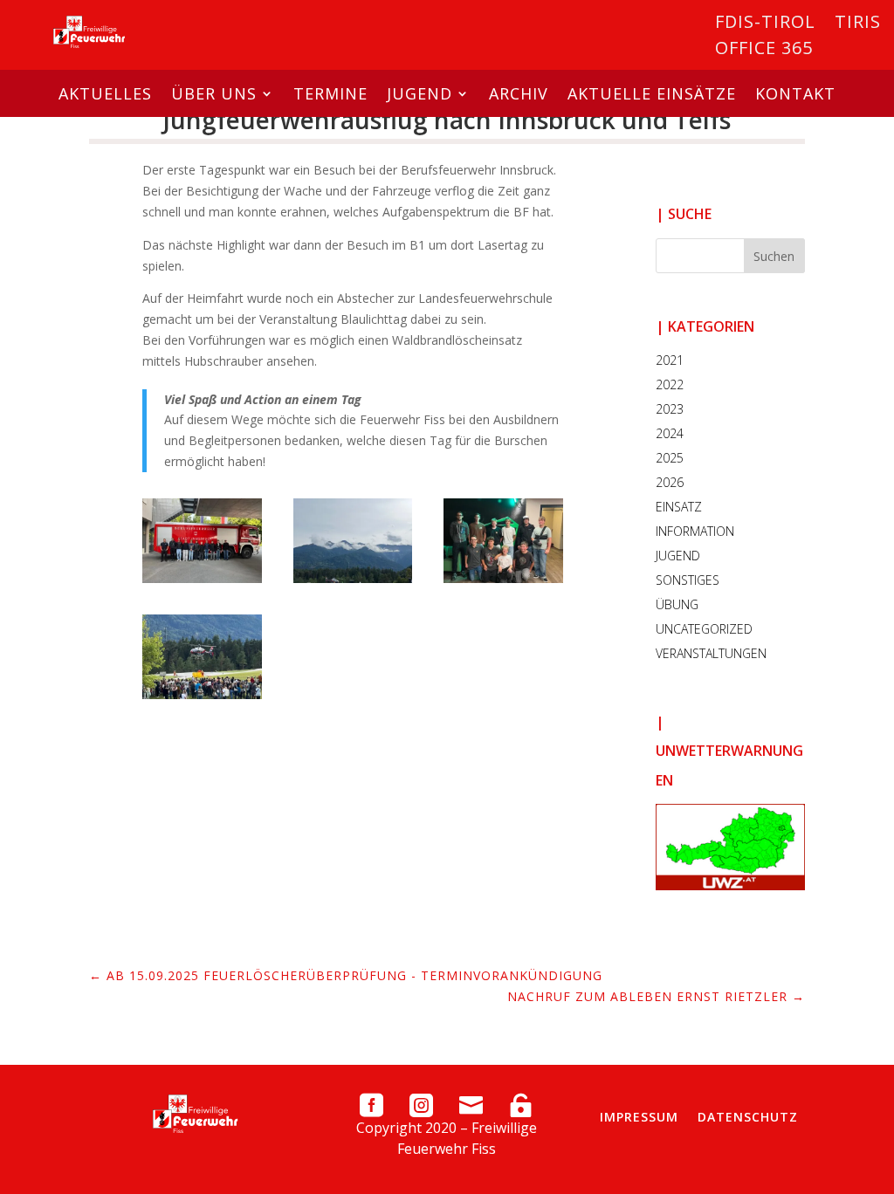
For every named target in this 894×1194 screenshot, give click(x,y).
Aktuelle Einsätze (651, 93)
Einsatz (679, 506)
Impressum (639, 1116)
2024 (670, 433)
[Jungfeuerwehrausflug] (202, 578)
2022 (670, 384)
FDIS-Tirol (765, 24)
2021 (670, 360)
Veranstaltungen (711, 653)
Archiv (518, 93)
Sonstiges (687, 580)
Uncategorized (704, 629)
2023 (670, 409)
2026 (670, 482)
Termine (330, 93)
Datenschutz (748, 1116)
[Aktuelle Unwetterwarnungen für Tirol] (730, 847)
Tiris (858, 24)
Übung (677, 604)
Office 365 (764, 50)
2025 (670, 457)
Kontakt (795, 93)
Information (695, 531)
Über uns (214, 93)
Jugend (419, 93)
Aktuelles (105, 93)
